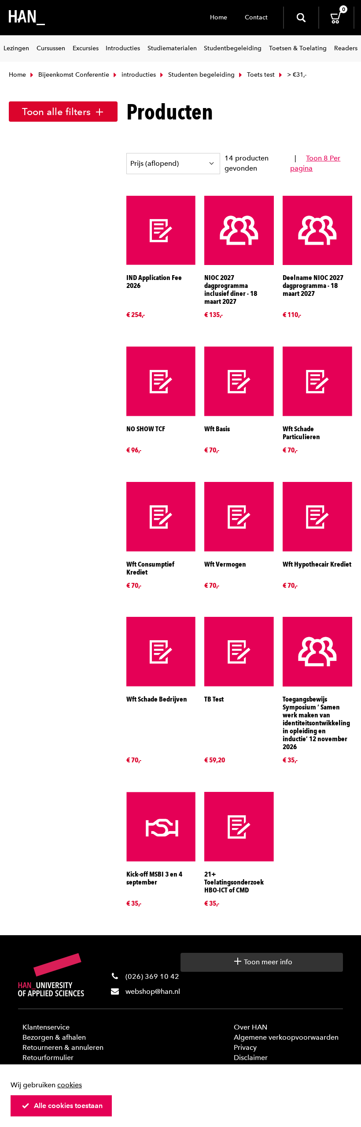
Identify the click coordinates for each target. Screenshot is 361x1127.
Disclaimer (251, 1057)
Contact (256, 17)
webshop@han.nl (152, 991)
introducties (138, 74)
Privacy (245, 1047)
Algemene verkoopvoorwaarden (286, 1037)
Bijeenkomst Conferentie (73, 74)
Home (218, 17)
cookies (69, 1085)
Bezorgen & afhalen (54, 1037)
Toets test (260, 74)
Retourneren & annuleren (62, 1047)
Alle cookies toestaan (68, 1105)
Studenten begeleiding (200, 74)
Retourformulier (48, 1057)
